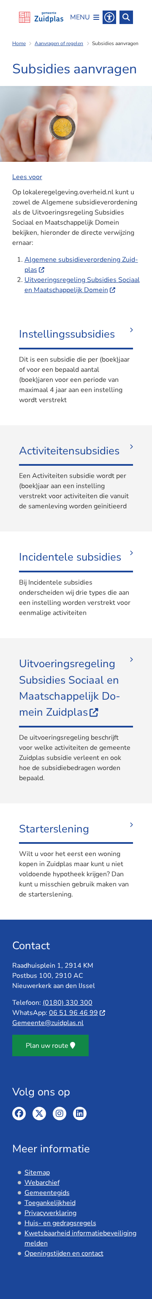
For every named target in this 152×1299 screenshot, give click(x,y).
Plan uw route (47, 1045)
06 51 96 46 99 (73, 1012)
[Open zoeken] (126, 17)
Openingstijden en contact (63, 1253)
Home (19, 43)
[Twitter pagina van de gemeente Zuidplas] (39, 1113)
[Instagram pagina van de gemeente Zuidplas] (59, 1113)
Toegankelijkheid (50, 1203)
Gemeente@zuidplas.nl (48, 1023)
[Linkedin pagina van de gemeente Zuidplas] (80, 1113)
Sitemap (37, 1172)
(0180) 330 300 (67, 1002)
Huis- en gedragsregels (60, 1223)
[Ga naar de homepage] (41, 17)
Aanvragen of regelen (59, 43)
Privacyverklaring (50, 1213)
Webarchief (42, 1182)
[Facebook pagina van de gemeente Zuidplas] (19, 1113)
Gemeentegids (47, 1192)
